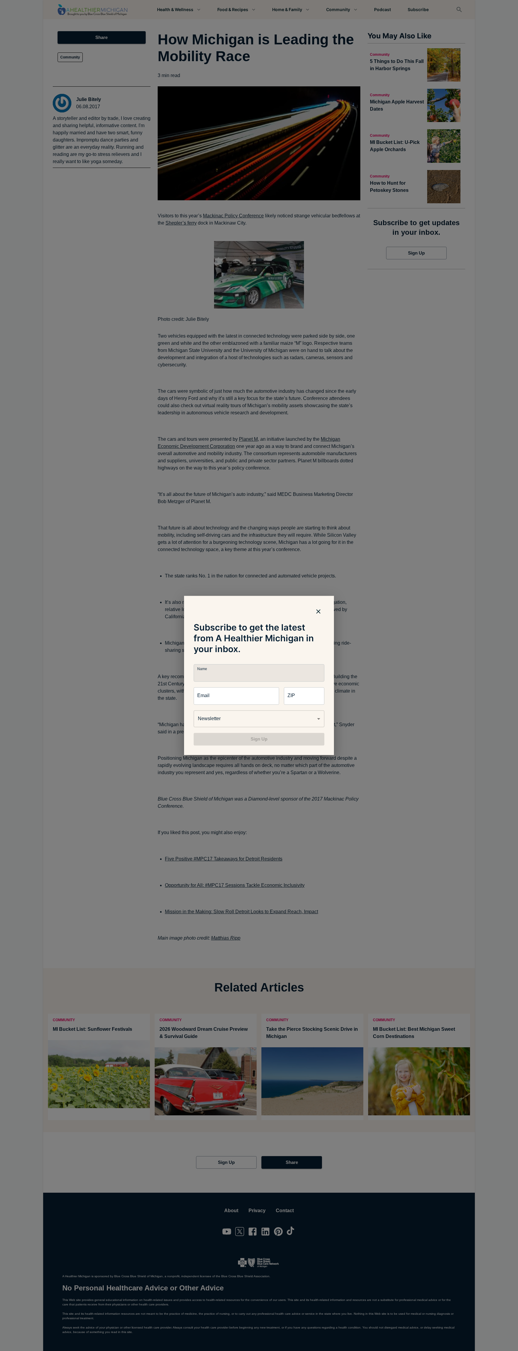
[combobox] (259, 718)
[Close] (318, 611)
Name (202, 669)
